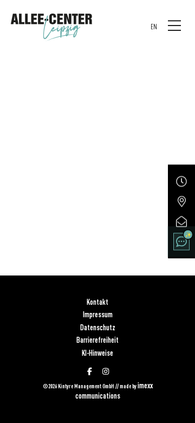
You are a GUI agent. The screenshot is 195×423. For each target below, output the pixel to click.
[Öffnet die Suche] (181, 242)
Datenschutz (97, 327)
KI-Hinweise (97, 353)
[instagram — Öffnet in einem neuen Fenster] (105, 371)
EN (154, 26)
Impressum (98, 314)
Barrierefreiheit (97, 340)
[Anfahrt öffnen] (181, 201)
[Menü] (174, 26)
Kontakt (97, 302)
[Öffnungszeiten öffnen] (181, 181)
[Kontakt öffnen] (181, 221)
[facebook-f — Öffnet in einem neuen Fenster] (90, 371)
